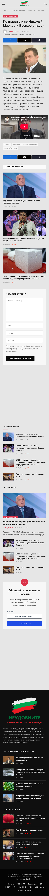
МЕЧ (30, 887)
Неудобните (15, 31)
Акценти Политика (10, 16)
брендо (7, 144)
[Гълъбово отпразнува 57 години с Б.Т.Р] (8, 477)
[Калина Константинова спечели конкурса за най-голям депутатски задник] (8, 818)
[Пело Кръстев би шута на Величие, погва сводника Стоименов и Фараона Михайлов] (8, 856)
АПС (36, 887)
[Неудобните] (24, 4)
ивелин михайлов (30, 144)
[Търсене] (45, 3)
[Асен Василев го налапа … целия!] (8, 833)
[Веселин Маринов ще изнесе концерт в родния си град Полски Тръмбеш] (24, 223)
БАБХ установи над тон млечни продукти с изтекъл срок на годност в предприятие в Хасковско (31, 462)
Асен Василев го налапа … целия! (29, 830)
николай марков (10, 148)
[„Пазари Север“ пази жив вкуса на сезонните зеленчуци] (8, 786)
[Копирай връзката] (39, 40)
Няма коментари (11, 34)
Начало (11, 884)
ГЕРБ (18, 884)
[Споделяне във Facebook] (10, 40)
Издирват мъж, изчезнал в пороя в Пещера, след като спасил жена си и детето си (30, 772)
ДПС (41, 884)
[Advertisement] (24, 396)
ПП (24, 884)
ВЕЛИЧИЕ (22, 887)
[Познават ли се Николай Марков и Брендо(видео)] (24, 59)
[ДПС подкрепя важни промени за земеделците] (8, 760)
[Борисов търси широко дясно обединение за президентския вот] (24, 185)
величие (16, 144)
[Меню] (3, 3)
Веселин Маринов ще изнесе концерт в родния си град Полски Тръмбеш (30, 448)
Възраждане (32, 884)
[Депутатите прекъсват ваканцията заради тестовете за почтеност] (8, 798)
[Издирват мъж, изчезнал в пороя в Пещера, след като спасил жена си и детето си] (8, 772)
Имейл (10, 612)
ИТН (14, 887)
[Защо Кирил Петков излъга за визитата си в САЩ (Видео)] (8, 844)
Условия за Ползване (26, 890)
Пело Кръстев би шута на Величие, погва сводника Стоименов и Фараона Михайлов (30, 856)
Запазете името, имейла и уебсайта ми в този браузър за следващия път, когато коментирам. (24, 348)
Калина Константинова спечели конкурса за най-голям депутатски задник (30, 818)
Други (42, 887)
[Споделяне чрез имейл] (24, 40)
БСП (8, 887)
